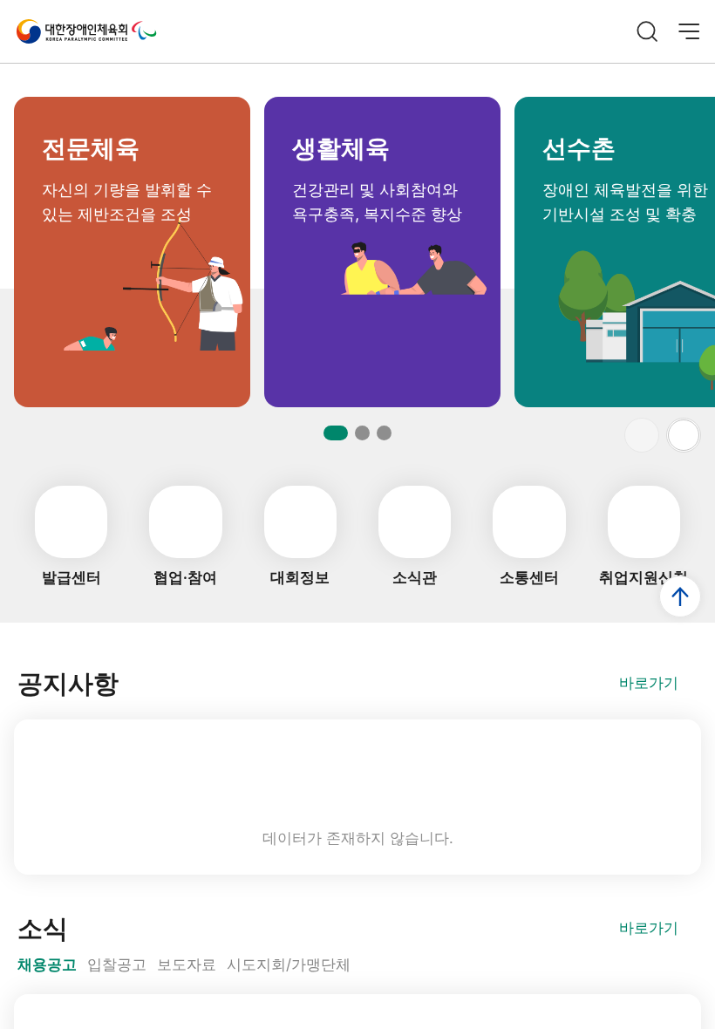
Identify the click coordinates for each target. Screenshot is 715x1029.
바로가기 (648, 683)
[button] (683, 435)
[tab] (47, 965)
